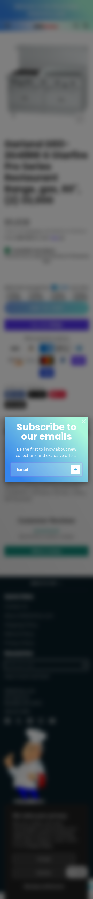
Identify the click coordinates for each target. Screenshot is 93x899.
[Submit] (75, 469)
